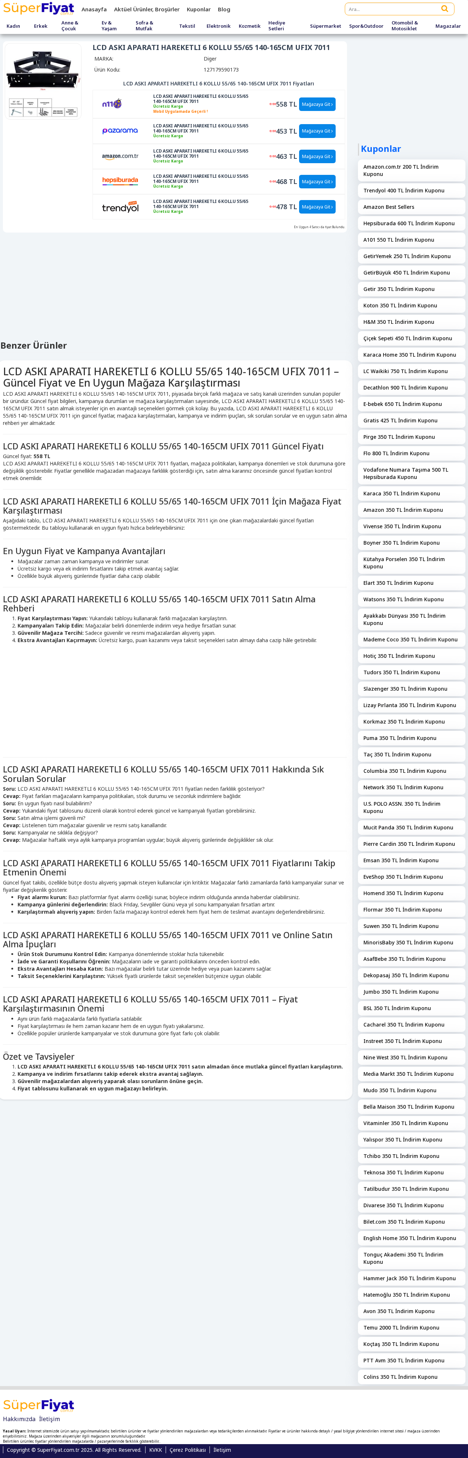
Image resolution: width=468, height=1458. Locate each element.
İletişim (49, 1419)
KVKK (155, 1449)
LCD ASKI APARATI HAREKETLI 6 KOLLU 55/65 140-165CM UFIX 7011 (200, 99)
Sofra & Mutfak (144, 25)
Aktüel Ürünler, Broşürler (147, 9)
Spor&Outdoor (366, 26)
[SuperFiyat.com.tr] (39, 9)
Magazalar (448, 26)
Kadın (13, 26)
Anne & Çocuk (69, 25)
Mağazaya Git (316, 104)
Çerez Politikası (188, 1449)
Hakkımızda (19, 1419)
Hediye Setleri (276, 25)
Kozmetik (250, 26)
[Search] (445, 8)
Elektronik (219, 26)
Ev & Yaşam (109, 25)
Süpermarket (325, 26)
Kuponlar (199, 9)
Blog (224, 9)
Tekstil (187, 26)
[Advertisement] (175, 699)
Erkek (41, 26)
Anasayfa (94, 9)
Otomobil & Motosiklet (405, 25)
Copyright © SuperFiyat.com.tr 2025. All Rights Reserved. (74, 1449)
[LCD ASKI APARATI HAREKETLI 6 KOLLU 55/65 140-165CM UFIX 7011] (120, 103)
